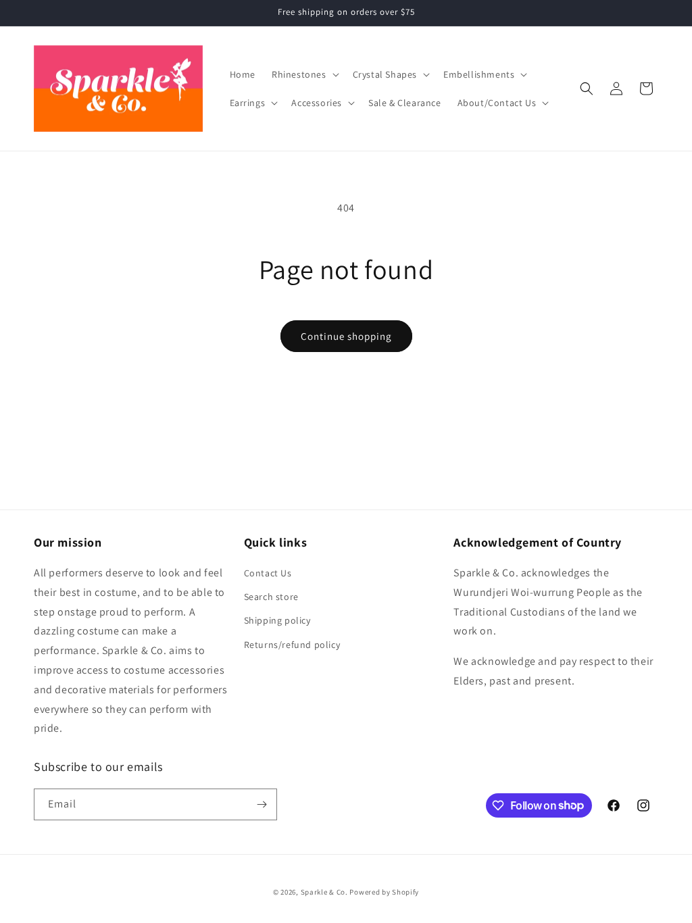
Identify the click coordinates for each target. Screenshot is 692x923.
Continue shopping (346, 336)
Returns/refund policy (292, 645)
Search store (271, 597)
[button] (304, 74)
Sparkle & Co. (324, 892)
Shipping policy (277, 620)
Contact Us (268, 573)
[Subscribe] (261, 804)
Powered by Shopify (384, 892)
